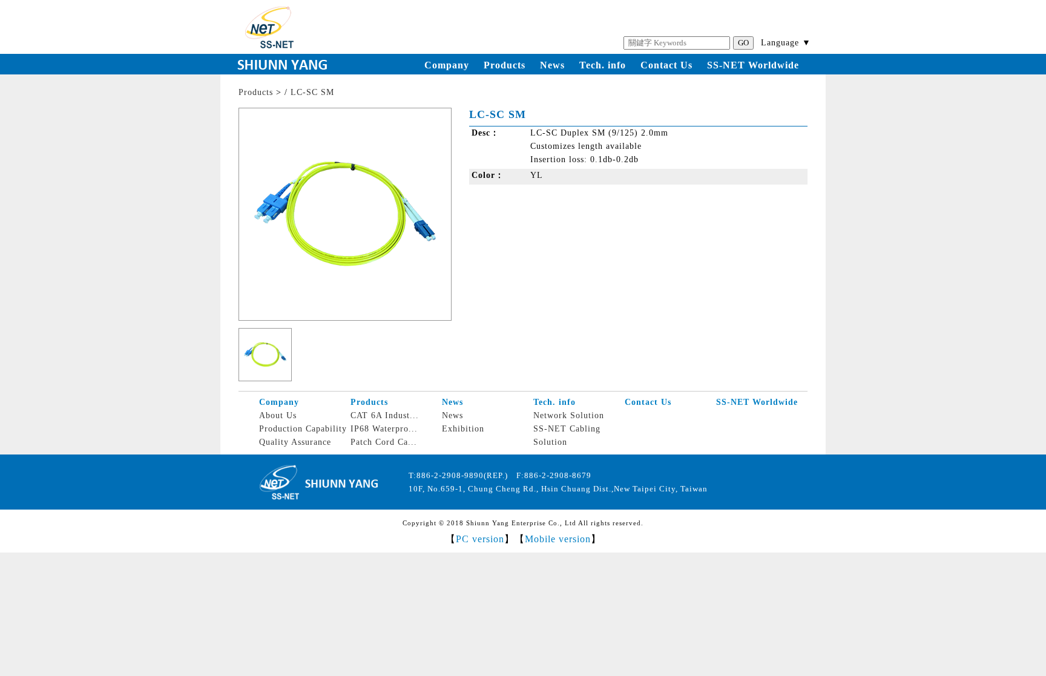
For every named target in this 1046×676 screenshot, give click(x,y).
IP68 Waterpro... (384, 428)
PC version (480, 539)
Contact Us (666, 65)
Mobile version (558, 539)
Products (504, 65)
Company (446, 65)
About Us (278, 415)
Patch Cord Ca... (383, 442)
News (552, 65)
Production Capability (303, 428)
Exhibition (463, 428)
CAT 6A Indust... (384, 415)
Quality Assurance (295, 442)
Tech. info (602, 65)
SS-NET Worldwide (753, 65)
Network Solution (568, 415)
